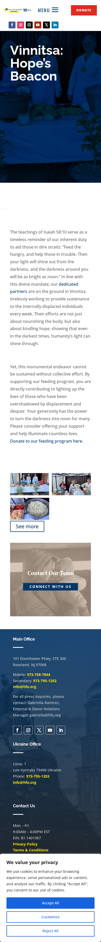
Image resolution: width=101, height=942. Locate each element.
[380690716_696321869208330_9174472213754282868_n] (29, 493)
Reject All (50, 930)
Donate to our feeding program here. (46, 441)
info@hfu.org (24, 686)
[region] (50, 898)
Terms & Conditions (30, 850)
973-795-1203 (44, 680)
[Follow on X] (46, 24)
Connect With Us (50, 586)
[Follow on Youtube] (37, 24)
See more (27, 526)
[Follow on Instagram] (20, 24)
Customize (50, 916)
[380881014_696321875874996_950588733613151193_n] (71, 493)
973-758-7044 (38, 674)
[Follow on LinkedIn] (55, 24)
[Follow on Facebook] (12, 24)
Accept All (50, 902)
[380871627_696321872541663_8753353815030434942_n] (29, 518)
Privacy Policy (25, 844)
